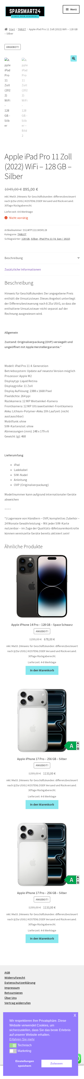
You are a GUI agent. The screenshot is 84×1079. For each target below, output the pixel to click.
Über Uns (10, 998)
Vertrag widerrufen (17, 1003)
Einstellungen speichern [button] (24, 1063)
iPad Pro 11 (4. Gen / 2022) (54, 239)
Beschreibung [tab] (13, 258)
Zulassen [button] (56, 1063)
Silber (34, 239)
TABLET (22, 29)
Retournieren (13, 993)
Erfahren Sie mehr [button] (22, 1039)
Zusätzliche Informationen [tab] (22, 269)
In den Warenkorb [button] (42, 670)
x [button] (75, 1015)
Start (12, 29)
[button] (74, 58)
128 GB (25, 239)
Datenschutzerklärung (19, 983)
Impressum (12, 988)
